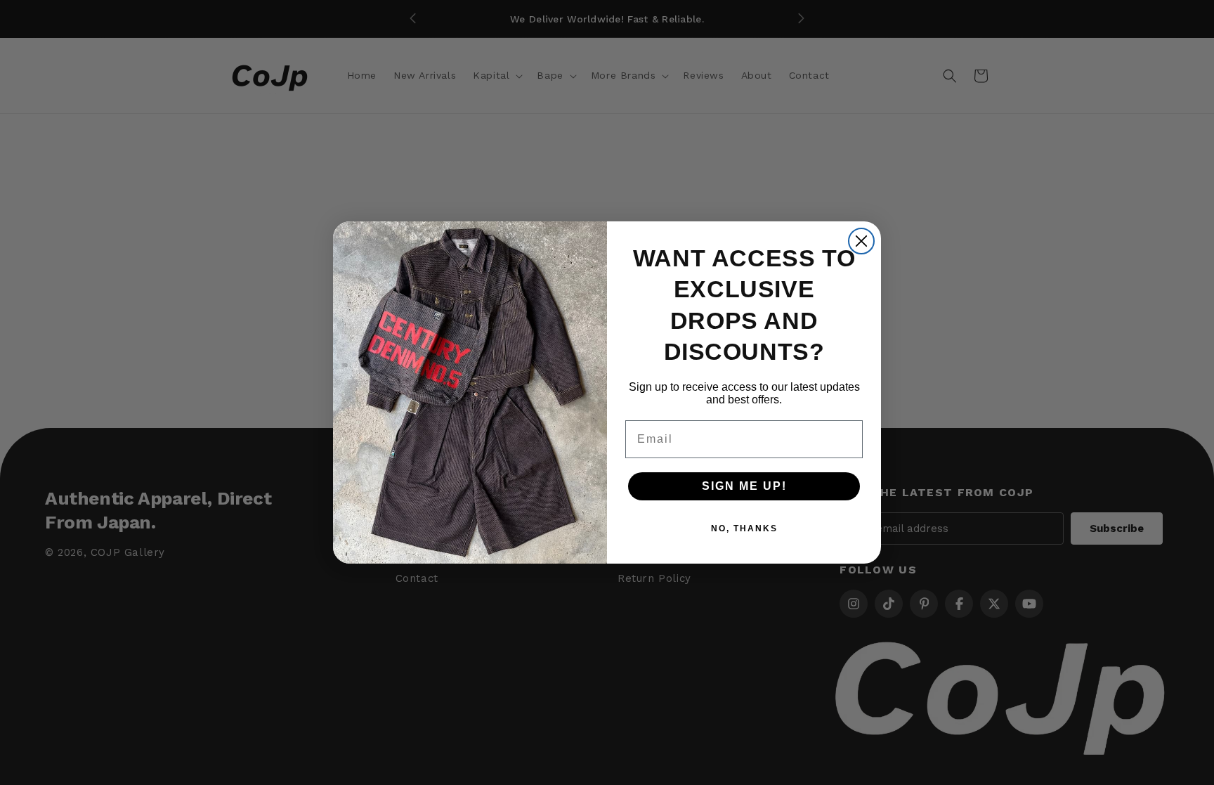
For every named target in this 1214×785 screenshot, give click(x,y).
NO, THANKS (744, 528)
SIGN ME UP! (744, 486)
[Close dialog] (861, 241)
